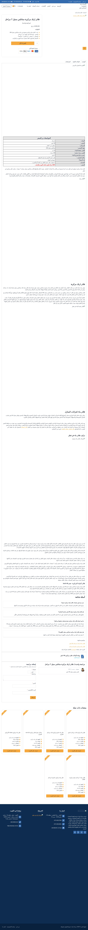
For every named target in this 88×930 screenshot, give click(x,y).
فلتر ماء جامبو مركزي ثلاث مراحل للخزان (55, 733)
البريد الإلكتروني (31, 690)
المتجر (48, 6)
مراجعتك (33, 674)
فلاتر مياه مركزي (78, 12)
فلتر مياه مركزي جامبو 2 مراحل (55, 777)
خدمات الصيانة (36, 6)
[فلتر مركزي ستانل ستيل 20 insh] (70, 31)
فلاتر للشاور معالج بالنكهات (67, 429)
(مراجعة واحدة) (26, 23)
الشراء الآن (22, 43)
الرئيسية (59, 6)
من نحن (84, 1)
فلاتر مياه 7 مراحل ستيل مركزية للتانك (77, 778)
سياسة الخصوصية (77, 1)
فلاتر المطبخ (24, 427)
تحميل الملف (77, 657)
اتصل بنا (70, 1)
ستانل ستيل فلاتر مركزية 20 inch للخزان (34, 733)
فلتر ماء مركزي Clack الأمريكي (12, 732)
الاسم (34, 683)
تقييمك (34, 669)
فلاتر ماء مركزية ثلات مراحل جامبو (76, 732)
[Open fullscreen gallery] (84, 48)
